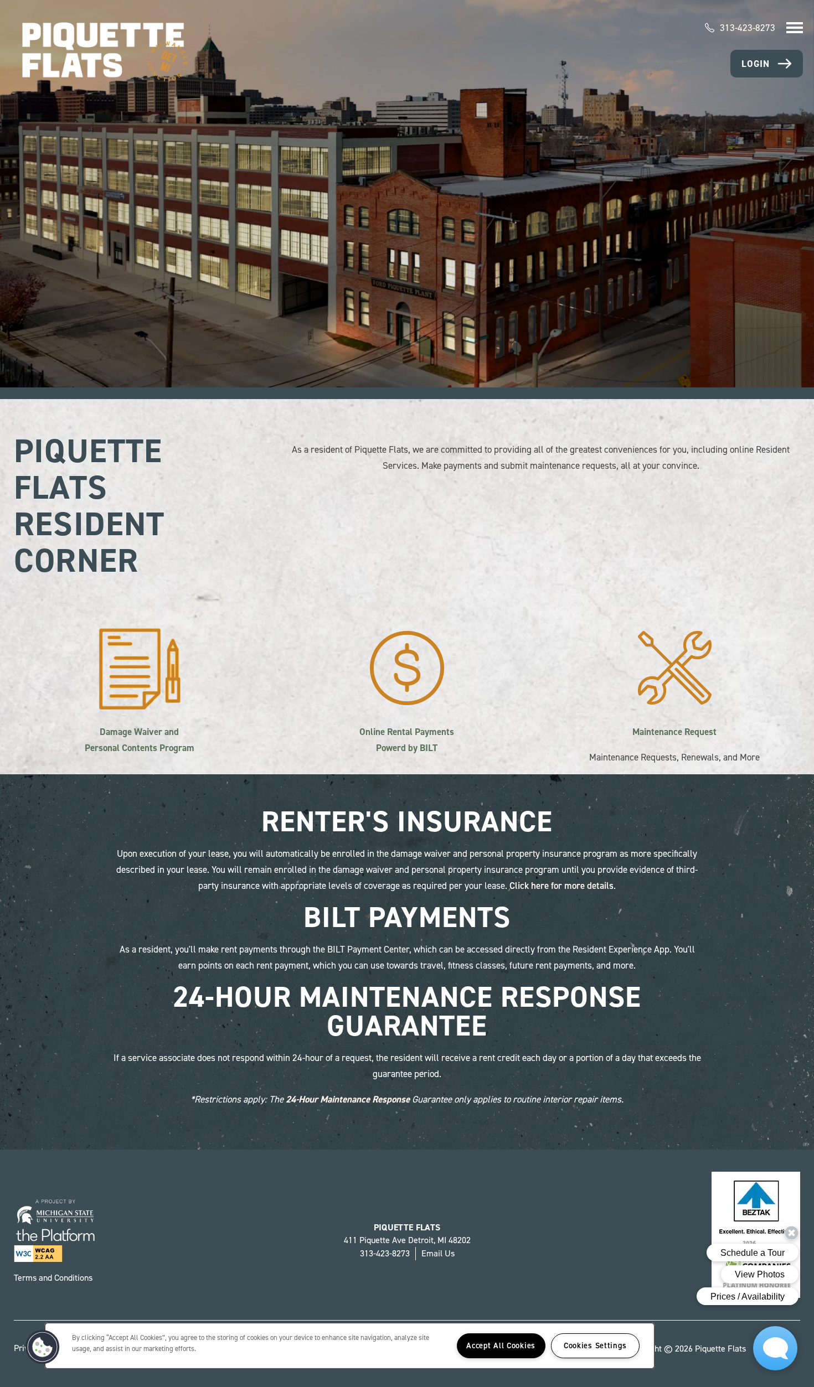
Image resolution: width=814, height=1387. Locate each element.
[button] (766, 63)
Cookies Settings (595, 1345)
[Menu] (794, 27)
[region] (349, 1345)
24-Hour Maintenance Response (348, 1099)
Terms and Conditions (53, 1278)
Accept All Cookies (500, 1345)
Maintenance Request (674, 732)
